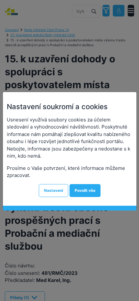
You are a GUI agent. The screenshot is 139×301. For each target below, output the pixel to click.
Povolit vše (85, 190)
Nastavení (53, 190)
